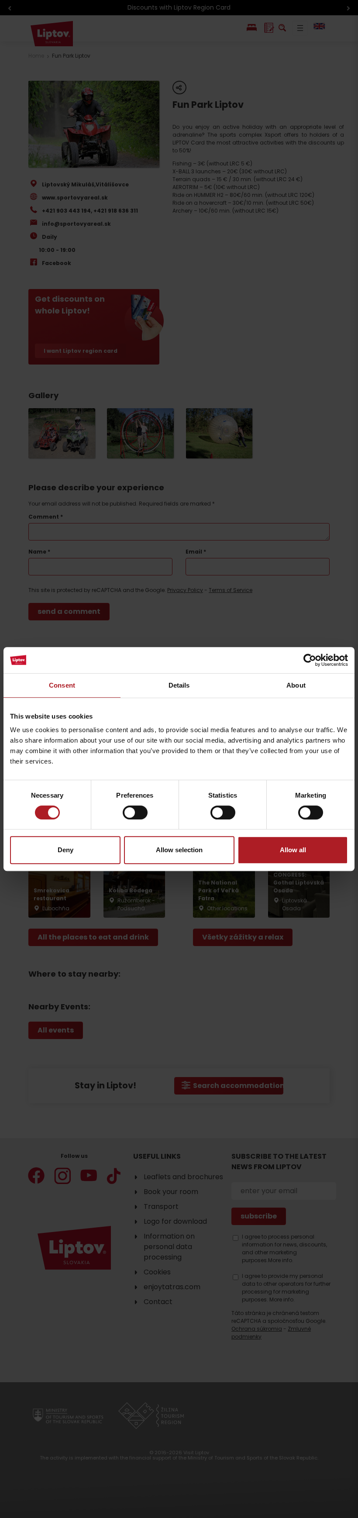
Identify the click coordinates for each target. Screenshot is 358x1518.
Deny (65, 850)
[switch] (135, 812)
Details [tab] (179, 685)
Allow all (293, 850)
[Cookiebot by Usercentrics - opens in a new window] (310, 660)
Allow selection (179, 850)
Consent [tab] (62, 685)
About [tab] (296, 685)
